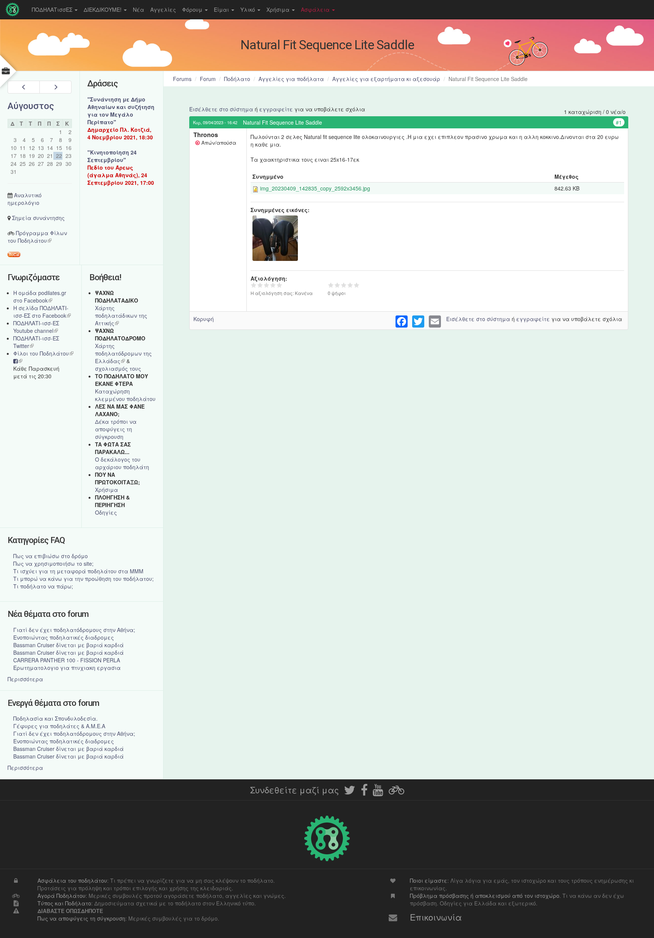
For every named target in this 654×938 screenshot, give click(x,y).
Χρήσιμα (278, 9)
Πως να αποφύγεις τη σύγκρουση (81, 918)
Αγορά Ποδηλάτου (61, 895)
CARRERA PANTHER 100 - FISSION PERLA (66, 660)
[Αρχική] (14, 9)
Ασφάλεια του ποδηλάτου (72, 880)
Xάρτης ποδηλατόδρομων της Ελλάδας (123, 353)
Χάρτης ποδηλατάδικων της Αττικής (121, 315)
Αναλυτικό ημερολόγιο (25, 198)
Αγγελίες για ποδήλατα (291, 79)
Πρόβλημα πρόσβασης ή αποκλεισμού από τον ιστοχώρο (484, 895)
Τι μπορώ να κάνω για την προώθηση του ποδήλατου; (83, 578)
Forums (182, 79)
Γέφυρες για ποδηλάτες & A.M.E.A (59, 726)
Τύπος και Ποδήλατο (64, 903)
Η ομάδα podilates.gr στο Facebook (39, 296)
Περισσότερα (25, 679)
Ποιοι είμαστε (428, 880)
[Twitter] (349, 792)
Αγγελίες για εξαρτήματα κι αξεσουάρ (386, 79)
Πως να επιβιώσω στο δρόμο (50, 556)
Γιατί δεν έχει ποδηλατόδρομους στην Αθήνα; (74, 630)
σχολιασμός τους (118, 368)
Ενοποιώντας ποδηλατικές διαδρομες (63, 637)
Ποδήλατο (237, 79)
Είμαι (222, 9)
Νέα (138, 9)
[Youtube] (378, 792)
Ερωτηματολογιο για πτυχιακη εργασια (67, 667)
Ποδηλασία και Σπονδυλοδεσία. (55, 718)
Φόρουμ (193, 9)
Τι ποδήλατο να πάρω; (43, 586)
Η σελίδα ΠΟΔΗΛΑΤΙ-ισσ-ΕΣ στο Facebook (42, 311)
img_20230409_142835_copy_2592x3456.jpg (315, 188)
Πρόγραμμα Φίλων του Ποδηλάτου (37, 236)
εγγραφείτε (276, 109)
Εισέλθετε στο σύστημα (221, 109)
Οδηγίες (106, 512)
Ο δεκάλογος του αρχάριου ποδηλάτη (122, 463)
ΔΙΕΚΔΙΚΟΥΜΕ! (103, 9)
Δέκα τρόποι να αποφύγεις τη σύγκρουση (116, 429)
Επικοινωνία (436, 917)
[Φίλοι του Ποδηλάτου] (396, 792)
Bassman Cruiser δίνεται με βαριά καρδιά (68, 645)
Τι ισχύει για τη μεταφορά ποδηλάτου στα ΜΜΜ (78, 571)
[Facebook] (364, 792)
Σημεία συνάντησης (38, 218)
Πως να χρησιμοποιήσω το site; (53, 563)
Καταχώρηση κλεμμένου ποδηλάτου (125, 395)
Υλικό (248, 9)
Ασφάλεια (316, 9)
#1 (619, 122)
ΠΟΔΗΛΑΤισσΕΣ (53, 9)
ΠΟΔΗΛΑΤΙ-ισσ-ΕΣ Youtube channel (36, 326)
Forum (208, 79)
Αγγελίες (163, 9)
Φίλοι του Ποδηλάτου (43, 353)
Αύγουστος (31, 106)
